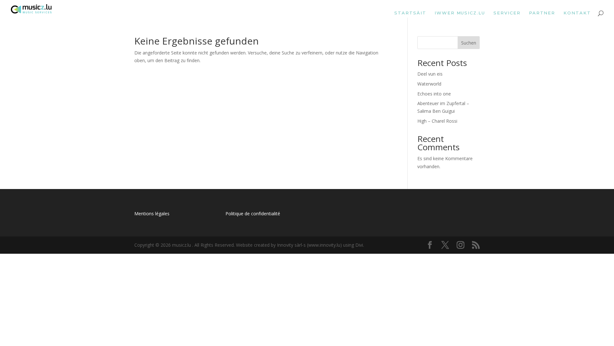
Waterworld (429, 84)
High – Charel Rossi (437, 121)
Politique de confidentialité (252, 213)
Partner (542, 13)
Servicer (507, 13)
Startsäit (410, 13)
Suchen (468, 43)
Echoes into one (434, 94)
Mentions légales (151, 213)
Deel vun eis (430, 74)
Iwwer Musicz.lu (460, 13)
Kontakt (577, 13)
